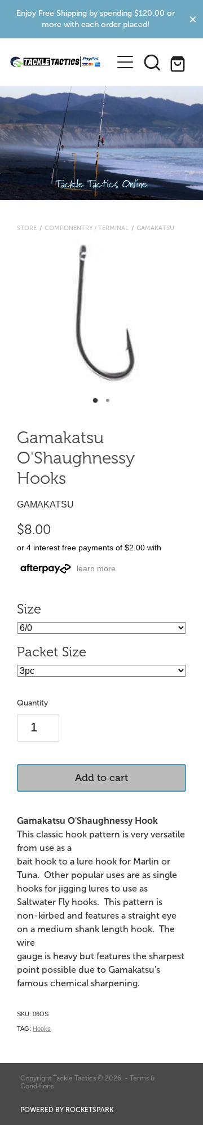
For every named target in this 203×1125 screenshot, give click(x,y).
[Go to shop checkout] (179, 62)
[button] (152, 62)
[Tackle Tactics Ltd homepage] (55, 62)
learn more (96, 568)
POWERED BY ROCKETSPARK (66, 1110)
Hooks (42, 1028)
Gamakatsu (155, 227)
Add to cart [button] (101, 777)
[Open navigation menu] (125, 62)
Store (27, 227)
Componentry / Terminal (87, 227)
